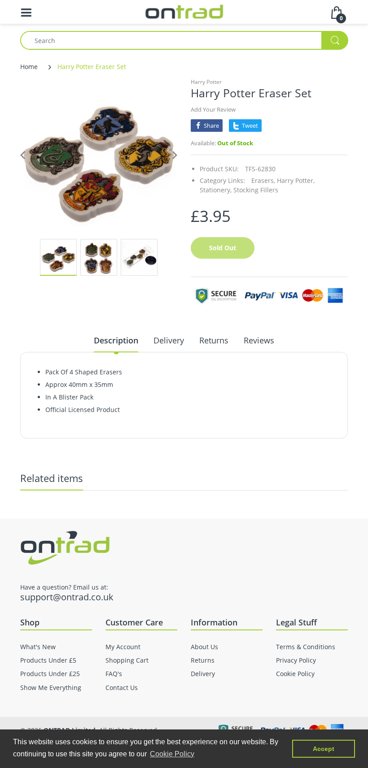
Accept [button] (323, 748)
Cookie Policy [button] (172, 754)
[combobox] (184, 40)
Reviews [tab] (259, 340)
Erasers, (263, 180)
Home (29, 66)
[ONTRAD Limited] (184, 11)
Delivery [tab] (168, 340)
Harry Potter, (296, 180)
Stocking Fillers (255, 190)
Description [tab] (116, 340)
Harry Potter (206, 82)
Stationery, (216, 190)
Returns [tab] (213, 340)
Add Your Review (213, 109)
